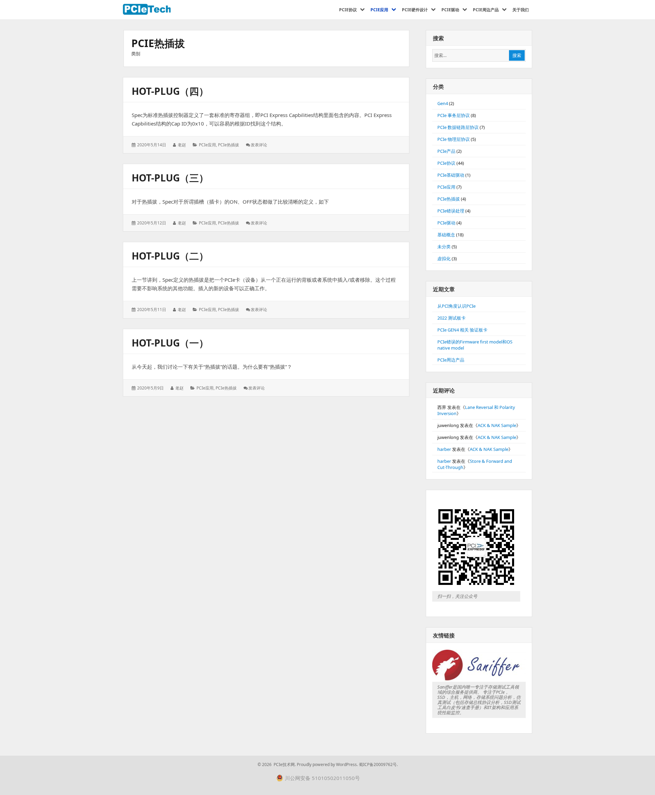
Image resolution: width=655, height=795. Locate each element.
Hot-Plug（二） (170, 255)
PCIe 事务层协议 (453, 115)
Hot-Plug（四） (170, 91)
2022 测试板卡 (451, 318)
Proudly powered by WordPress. (327, 764)
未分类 (444, 247)
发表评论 (259, 145)
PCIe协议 (446, 163)
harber (444, 449)
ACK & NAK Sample (497, 425)
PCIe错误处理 (450, 211)
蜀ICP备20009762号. (378, 764)
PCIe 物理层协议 (453, 139)
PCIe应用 (207, 145)
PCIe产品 (446, 151)
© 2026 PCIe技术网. (277, 764)
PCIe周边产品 (450, 360)
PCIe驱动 (446, 223)
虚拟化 (444, 258)
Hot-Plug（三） (170, 177)
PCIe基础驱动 (450, 175)
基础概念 (446, 235)
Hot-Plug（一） (170, 342)
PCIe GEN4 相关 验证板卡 (462, 330)
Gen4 (442, 103)
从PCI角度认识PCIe (456, 306)
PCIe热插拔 (228, 145)
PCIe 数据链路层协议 (458, 127)
